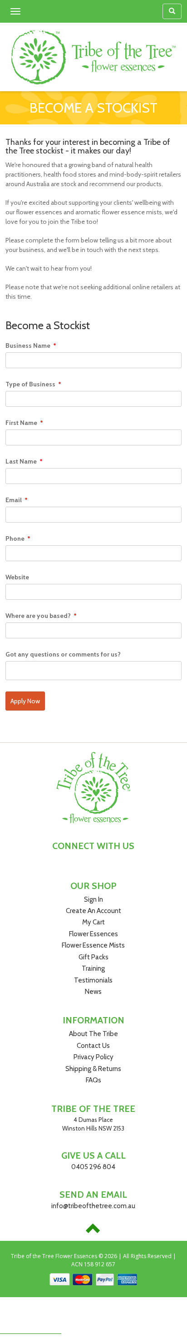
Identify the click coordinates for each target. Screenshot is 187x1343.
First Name (24, 423)
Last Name (24, 461)
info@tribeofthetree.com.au (93, 1206)
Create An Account (93, 911)
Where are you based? (41, 616)
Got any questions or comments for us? (63, 654)
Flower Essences (93, 934)
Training (93, 968)
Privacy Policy (93, 1057)
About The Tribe (93, 1034)
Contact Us (93, 1046)
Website (17, 577)
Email (16, 500)
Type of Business (33, 384)
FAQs (93, 1080)
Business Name (30, 345)
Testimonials (93, 980)
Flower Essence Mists (93, 945)
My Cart (93, 922)
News (93, 992)
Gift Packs (93, 957)
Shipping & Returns (93, 1069)
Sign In (93, 899)
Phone (17, 538)
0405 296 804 (93, 1167)
